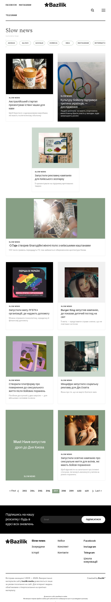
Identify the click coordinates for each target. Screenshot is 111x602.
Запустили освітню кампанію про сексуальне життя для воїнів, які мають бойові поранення (80, 462)
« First (12, 491)
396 (48, 491)
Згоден (55, 601)
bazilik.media (28, 581)
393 (24, 491)
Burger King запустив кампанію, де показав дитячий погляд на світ (80, 314)
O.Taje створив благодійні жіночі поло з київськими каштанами (50, 245)
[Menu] (102, 10)
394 (32, 491)
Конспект (63, 547)
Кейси (61, 541)
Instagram (25, 5)
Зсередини (38, 547)
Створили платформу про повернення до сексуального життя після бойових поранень (27, 388)
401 (87, 491)
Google (39, 43)
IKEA (68, 43)
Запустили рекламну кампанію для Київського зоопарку (53, 178)
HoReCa (53, 43)
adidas (11, 43)
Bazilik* (101, 578)
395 (40, 491)
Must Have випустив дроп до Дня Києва (29, 444)
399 (71, 491)
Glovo (25, 43)
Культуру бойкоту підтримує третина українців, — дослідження (79, 104)
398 (63, 491)
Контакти (63, 553)
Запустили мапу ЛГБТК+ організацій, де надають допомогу (29, 312)
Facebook (11, 5)
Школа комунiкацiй (90, 560)
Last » (98, 491)
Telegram (11, 15)
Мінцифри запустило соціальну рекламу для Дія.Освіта (79, 386)
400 (79, 491)
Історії (35, 553)
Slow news (66, 96)
